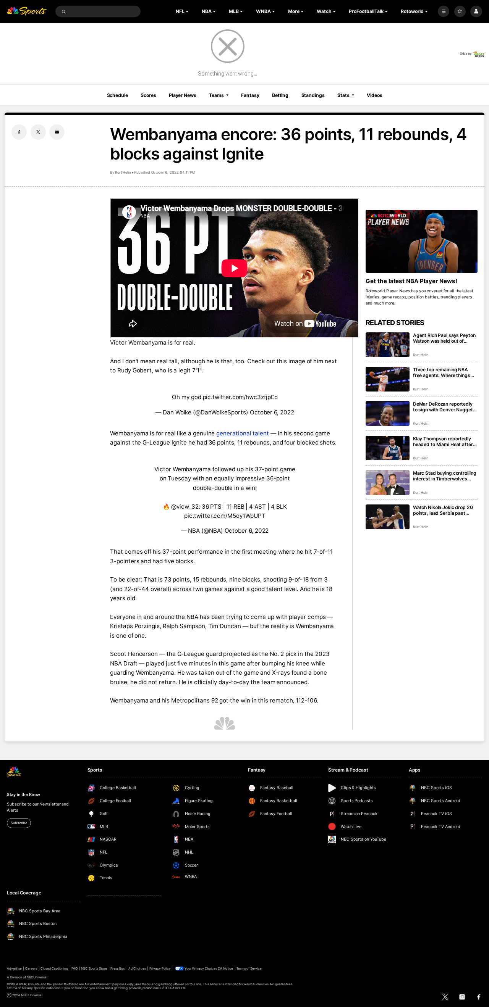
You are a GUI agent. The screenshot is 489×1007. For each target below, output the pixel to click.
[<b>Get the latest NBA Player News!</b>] (422, 241)
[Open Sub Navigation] (188, 11)
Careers (31, 968)
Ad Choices (137, 968)
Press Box (117, 968)
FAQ (74, 968)
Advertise (14, 968)
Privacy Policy (160, 968)
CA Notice (225, 968)
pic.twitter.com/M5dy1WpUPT (224, 515)
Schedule (117, 95)
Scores (148, 95)
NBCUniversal (37, 977)
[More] (443, 11)
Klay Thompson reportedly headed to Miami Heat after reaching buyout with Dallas (443, 441)
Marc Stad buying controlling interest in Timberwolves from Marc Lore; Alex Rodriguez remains (444, 476)
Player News (182, 95)
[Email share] (57, 132)
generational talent (242, 433)
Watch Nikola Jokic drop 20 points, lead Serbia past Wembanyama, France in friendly (443, 510)
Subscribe (19, 823)
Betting (280, 95)
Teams (216, 95)
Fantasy (250, 95)
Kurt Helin (123, 172)
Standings (313, 95)
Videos (374, 95)
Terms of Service (249, 968)
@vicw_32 (184, 506)
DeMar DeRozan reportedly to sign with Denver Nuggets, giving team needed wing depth (445, 406)
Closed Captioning (54, 968)
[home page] (27, 11)
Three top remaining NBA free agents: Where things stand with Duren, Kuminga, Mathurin (443, 372)
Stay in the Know (23, 794)
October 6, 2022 (272, 412)
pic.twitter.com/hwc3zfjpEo (240, 397)
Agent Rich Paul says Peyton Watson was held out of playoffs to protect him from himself (444, 338)
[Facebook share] (19, 132)
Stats (343, 95)
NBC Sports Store (94, 968)
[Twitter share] (38, 132)
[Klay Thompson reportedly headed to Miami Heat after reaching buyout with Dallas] (388, 448)
